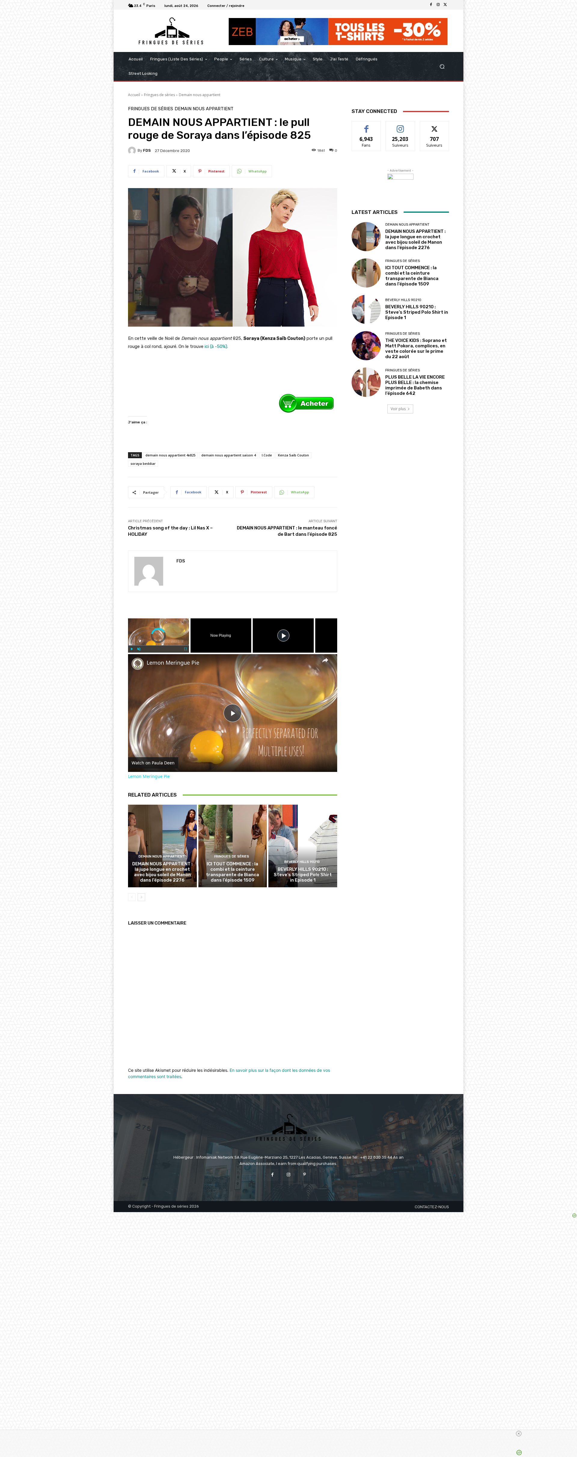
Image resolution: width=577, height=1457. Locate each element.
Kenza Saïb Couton (293, 455)
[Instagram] (438, 4)
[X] (445, 4)
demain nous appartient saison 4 (228, 455)
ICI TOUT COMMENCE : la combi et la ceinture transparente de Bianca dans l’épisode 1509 (232, 872)
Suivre (400, 125)
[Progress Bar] (158, 645)
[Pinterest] (304, 1175)
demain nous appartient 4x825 (170, 455)
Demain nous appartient (199, 94)
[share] (325, 659)
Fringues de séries (159, 94)
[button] (442, 66)
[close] (518, 1433)
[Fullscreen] (185, 649)
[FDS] (133, 150)
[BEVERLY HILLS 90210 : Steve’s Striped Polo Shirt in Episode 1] (302, 846)
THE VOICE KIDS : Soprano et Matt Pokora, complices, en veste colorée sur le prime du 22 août (416, 348)
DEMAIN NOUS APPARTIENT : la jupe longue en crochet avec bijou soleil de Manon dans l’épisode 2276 (162, 872)
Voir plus (398, 408)
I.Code (267, 455)
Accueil (134, 94)
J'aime (366, 125)
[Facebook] (431, 4)
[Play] (131, 649)
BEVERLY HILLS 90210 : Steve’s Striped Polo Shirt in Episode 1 (303, 875)
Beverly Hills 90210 (302, 862)
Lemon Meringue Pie (173, 663)
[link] (138, 664)
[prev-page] (132, 897)
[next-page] (141, 897)
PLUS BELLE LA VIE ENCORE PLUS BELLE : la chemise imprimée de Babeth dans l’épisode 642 (415, 385)
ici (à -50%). (216, 346)
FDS (147, 150)
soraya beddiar (143, 463)
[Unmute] (138, 649)
